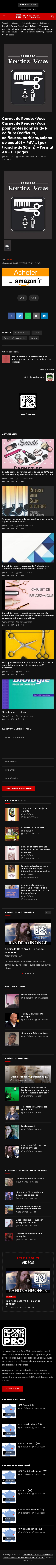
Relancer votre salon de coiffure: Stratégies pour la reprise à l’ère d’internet (27, 520)
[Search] (52, 16)
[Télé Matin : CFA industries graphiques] (12, 1113)
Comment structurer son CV (30, 1178)
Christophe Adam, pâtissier (34, 1033)
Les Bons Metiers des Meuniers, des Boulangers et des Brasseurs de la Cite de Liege (31, 359)
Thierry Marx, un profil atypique (32, 1015)
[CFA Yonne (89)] (9, 1411)
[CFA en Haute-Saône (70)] (9, 1516)
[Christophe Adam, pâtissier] (12, 1039)
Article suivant (47, 369)
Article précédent (10, 351)
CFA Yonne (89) (26, 1405)
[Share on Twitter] (19, 316)
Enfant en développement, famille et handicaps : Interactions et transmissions (35, 869)
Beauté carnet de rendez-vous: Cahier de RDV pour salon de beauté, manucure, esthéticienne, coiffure (27, 473)
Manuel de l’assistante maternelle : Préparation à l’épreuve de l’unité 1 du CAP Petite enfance (35, 889)
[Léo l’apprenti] (12, 1132)
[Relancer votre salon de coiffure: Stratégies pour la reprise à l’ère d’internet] (28, 501)
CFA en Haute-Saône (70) (31, 1509)
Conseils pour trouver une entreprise (29, 1235)
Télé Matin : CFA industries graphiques (34, 1108)
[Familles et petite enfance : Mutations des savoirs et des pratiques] (12, 853)
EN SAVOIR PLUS (12, 1389)
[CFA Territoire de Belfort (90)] (9, 1477)
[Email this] (36, 316)
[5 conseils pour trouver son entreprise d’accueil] (9, 1223)
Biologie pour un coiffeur (14, 712)
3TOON (29, 1560)
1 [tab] (22, 973)
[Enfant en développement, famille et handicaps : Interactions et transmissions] (12, 872)
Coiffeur (43, 23)
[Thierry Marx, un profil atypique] (12, 1020)
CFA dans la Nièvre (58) (30, 1424)
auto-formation (21, 332)
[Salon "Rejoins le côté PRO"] (28, 16)
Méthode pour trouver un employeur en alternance (28, 1207)
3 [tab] (28, 973)
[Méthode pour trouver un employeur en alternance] (9, 1209)
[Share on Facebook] (11, 316)
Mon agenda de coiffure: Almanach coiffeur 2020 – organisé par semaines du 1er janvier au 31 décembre (27, 665)
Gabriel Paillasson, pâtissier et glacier (31, 1076)
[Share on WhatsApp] (28, 316)
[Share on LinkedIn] (44, 316)
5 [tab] (33, 973)
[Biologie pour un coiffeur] (28, 694)
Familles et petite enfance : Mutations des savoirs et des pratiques (28, 9)
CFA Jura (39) (25, 1490)
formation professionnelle (14, 338)
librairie (34, 338)
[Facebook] (28, 420)
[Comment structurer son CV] (9, 1182)
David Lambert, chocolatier (34, 994)
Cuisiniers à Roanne (34, 377)
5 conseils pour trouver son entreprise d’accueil (29, 1221)
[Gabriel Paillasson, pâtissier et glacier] (28, 1074)
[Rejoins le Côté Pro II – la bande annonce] (12, 1151)
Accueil (5, 23)
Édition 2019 (10, 1297)
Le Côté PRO (9, 157)
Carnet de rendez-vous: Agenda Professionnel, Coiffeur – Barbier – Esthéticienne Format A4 (25, 567)
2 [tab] (25, 973)
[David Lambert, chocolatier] (12, 1001)
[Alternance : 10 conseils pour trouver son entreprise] (9, 1196)
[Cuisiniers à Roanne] (50, 377)
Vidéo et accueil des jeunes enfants (35, 809)
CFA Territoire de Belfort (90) (32, 1471)
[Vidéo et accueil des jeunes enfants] (12, 814)
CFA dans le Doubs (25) (30, 1529)
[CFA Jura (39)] (9, 1496)
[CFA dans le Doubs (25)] (9, 1535)
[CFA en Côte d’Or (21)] (9, 1449)
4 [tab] (30, 973)
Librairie (15, 23)
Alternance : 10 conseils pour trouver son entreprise (30, 1193)
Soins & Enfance (29, 23)
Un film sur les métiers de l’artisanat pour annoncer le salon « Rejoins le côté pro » (35, 1090)
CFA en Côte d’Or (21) (29, 1443)
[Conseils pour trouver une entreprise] (9, 1237)
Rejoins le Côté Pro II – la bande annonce (24, 950)
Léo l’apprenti (28, 1126)
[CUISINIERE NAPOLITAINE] (12, 834)
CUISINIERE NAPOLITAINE (32, 827)
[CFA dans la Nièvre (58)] (9, 1430)
